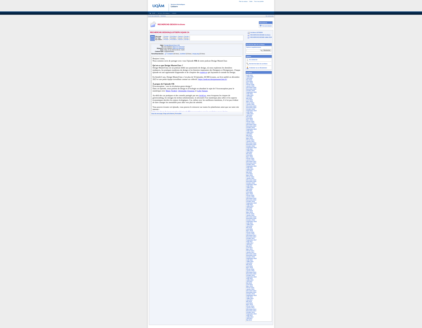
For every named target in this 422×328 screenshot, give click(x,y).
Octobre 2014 (250, 294)
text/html (183, 54)
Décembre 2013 (251, 309)
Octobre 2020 (250, 183)
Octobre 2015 (250, 275)
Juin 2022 (249, 152)
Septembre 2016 (251, 258)
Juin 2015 (249, 281)
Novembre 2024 (251, 107)
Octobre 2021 (250, 164)
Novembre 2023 (251, 126)
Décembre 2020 (251, 180)
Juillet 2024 (249, 114)
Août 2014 (249, 297)
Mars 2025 (249, 101)
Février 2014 (250, 306)
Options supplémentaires (253, 47)
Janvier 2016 (250, 271)
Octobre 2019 (250, 201)
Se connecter (253, 59)
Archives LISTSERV (256, 32)
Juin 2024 (249, 115)
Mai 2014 (249, 301)
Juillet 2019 (249, 206)
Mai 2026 (249, 80)
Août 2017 (249, 241)
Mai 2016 (249, 264)
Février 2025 (250, 103)
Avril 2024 (249, 118)
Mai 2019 (249, 209)
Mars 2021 (249, 175)
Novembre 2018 (251, 218)
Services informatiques (164, 13)
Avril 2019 (249, 211)
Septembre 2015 (251, 277)
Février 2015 (250, 288)
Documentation (267, 26)
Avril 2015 (249, 284)
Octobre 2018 (250, 220)
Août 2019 (249, 204)
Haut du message (156, 113)
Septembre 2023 (251, 129)
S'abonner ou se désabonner (258, 68)
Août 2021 (249, 167)
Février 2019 (250, 214)
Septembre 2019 (251, 203)
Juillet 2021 (249, 169)
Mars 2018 (249, 231)
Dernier (186, 36)
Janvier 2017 (250, 252)
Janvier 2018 (250, 234)
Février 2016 (250, 269)
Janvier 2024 (250, 123)
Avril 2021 (249, 174)
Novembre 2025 (251, 89)
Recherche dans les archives (255, 44)
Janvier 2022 (250, 160)
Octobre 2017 (250, 238)
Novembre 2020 (251, 181)
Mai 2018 (249, 227)
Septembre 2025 (251, 92)
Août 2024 (249, 112)
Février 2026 (250, 84)
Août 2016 (249, 260)
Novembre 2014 (251, 292)
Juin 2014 (249, 300)
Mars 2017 (249, 249)
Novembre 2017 (251, 237)
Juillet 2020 (249, 187)
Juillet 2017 (249, 243)
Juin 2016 (249, 263)
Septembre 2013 (251, 314)
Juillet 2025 (249, 95)
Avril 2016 (249, 266)
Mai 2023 (249, 135)
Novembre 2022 (251, 144)
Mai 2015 (249, 283)
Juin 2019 (249, 207)
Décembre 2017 (251, 235)
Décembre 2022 (251, 143)
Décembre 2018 (251, 217)
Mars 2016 (249, 268)
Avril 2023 (249, 137)
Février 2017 (250, 251)
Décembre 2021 (251, 161)
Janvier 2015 (250, 289)
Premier (166, 36)
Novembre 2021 (251, 163)
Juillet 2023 (249, 132)
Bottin (250, 1)
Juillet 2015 (249, 280)
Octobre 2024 (250, 109)
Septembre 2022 (251, 147)
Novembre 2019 (251, 200)
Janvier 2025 (250, 104)
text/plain (170, 54)
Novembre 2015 (251, 274)
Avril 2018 (249, 229)
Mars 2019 (249, 212)
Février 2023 (250, 140)
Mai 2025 (249, 98)
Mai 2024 (249, 117)
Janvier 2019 (250, 215)
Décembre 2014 (251, 291)
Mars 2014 (249, 304)
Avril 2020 (249, 192)
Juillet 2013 (249, 317)
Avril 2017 (249, 248)
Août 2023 (249, 131)
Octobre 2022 (250, 146)
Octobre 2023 (250, 127)
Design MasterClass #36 (172, 45)
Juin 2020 (249, 189)
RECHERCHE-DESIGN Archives (260, 35)
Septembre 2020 (251, 184)
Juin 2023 (249, 134)
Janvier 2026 (250, 86)
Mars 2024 (249, 120)
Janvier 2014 (250, 308)
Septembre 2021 (251, 166)
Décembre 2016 (251, 254)
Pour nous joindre (259, 1)
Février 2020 (250, 195)
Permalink (178, 113)
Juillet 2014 (249, 298)
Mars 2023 (249, 138)
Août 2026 (249, 75)
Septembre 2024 (251, 110)
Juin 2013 (249, 318)
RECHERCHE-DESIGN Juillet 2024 (261, 37)
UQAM (153, 13)
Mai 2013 (249, 320)
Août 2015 (249, 278)
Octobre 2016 (250, 257)
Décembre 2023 (251, 124)
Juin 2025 (249, 97)
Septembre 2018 (251, 221)
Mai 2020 (249, 191)
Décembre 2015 (251, 272)
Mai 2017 (249, 246)
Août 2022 (249, 149)
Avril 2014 (249, 303)
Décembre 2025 (251, 87)
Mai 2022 (249, 154)
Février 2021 (250, 177)
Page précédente (168, 113)
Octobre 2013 (250, 312)
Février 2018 (250, 232)
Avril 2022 (249, 155)
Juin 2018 (249, 226)
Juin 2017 (249, 244)
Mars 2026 (249, 83)
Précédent (173, 36)
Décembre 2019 (251, 198)
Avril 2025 (249, 100)
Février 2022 (250, 158)
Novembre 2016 (251, 255)
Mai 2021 (249, 172)
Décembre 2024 (251, 106)
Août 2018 (249, 223)
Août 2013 (249, 315)
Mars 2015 (249, 286)
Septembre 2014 (251, 295)
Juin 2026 (249, 78)
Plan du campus (243, 1)
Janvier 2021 (250, 178)
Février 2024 (250, 121)
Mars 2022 (249, 157)
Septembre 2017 (251, 240)
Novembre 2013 (251, 311)
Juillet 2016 (249, 261)
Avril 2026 (249, 81)
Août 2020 (249, 186)
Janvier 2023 (250, 141)
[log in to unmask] (178, 47)
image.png (195, 54)
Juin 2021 (249, 171)
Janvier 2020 (250, 197)
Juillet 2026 (249, 77)
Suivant (180, 36)
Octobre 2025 (250, 90)
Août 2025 (249, 94)
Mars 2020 (249, 194)
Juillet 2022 (249, 151)
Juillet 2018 (249, 224)
